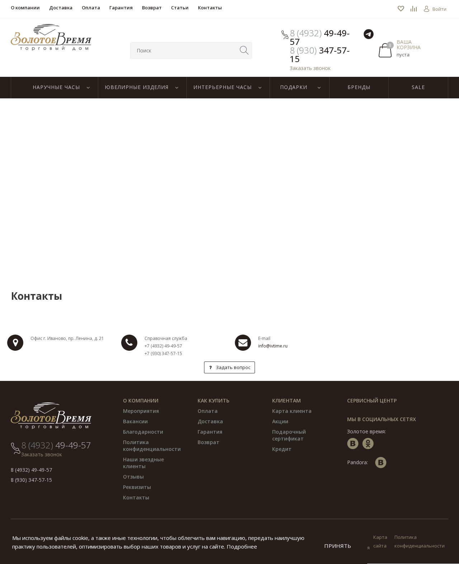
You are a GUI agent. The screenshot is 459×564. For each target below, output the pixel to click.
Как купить (214, 400)
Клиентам (286, 400)
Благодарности (143, 431)
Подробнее (242, 546)
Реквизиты (137, 487)
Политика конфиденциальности (152, 445)
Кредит (282, 449)
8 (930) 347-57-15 (31, 479)
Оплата (208, 410)
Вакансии (135, 421)
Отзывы (133, 476)
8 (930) (320, 54)
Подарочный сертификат (289, 435)
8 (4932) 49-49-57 (31, 469)
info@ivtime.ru (273, 346)
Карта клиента (292, 410)
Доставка (210, 421)
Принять (337, 545)
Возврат (208, 442)
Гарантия (210, 431)
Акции (280, 421)
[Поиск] (244, 50)
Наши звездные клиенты (143, 463)
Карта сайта (380, 541)
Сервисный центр (372, 400)
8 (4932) (320, 37)
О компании (140, 400)
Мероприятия (141, 410)
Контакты (136, 497)
